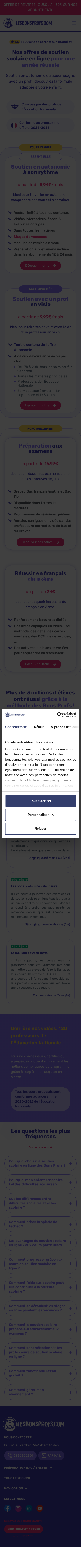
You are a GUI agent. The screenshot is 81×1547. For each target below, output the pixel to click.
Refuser (40, 828)
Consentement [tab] (16, 727)
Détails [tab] (39, 727)
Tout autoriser (40, 801)
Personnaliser (38, 814)
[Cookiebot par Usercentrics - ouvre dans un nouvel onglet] (57, 715)
